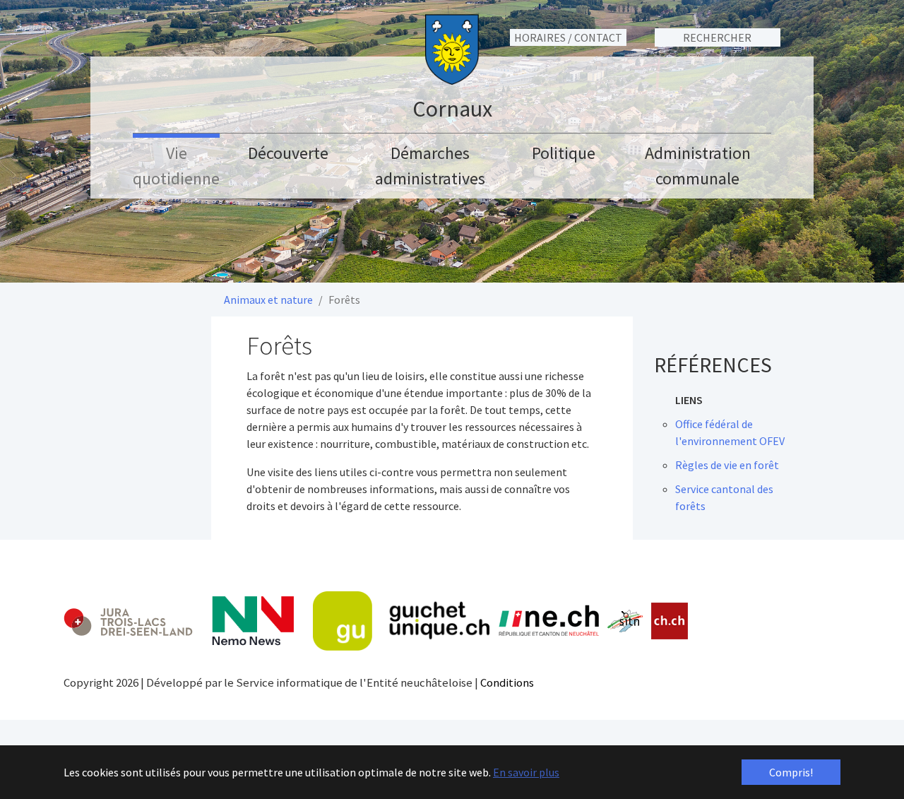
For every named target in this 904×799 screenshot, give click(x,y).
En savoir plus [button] (526, 772)
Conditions (507, 682)
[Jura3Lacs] (128, 621)
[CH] (669, 621)
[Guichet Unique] (401, 621)
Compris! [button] (791, 772)
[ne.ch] (548, 621)
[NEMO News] (253, 621)
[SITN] (625, 621)
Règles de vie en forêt (727, 465)
